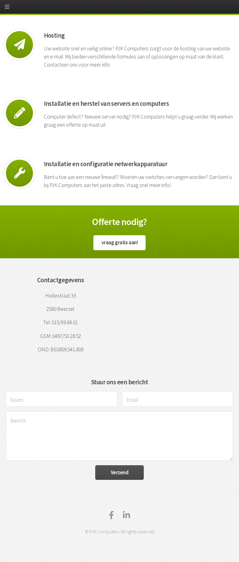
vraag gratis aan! (119, 242)
